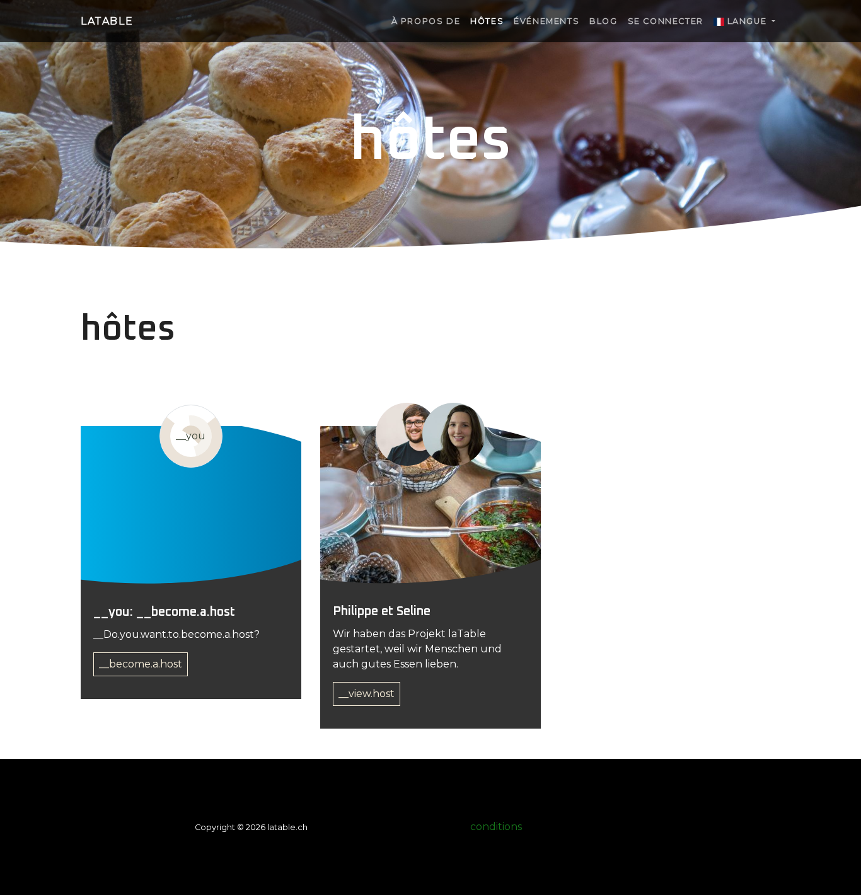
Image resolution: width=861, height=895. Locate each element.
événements (546, 21)
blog (603, 21)
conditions (496, 827)
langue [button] (747, 21)
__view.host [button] (366, 694)
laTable (107, 21)
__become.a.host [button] (140, 664)
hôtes (487, 21)
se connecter (665, 21)
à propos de (426, 21)
